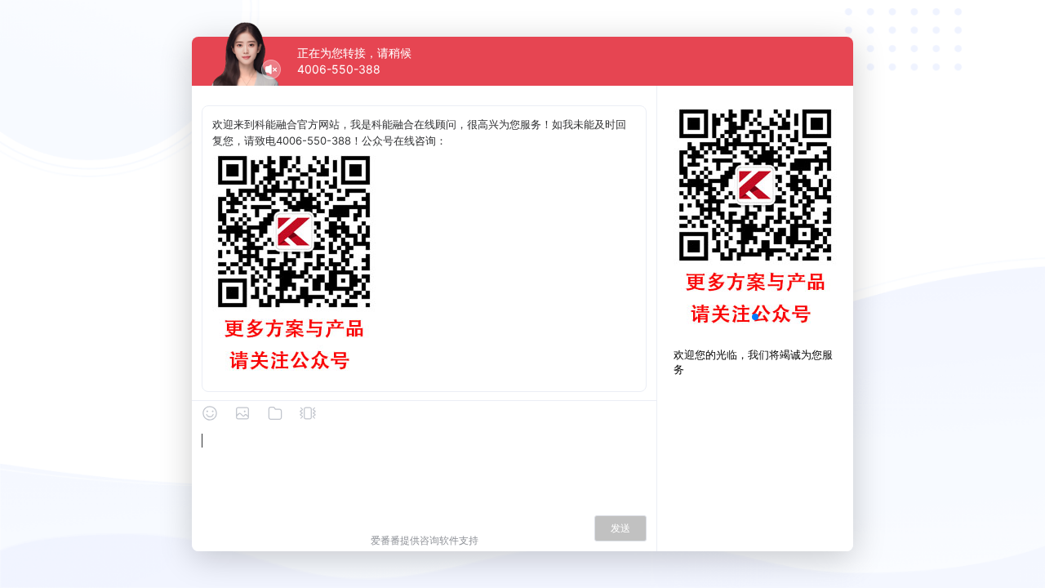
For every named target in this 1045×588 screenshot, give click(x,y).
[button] (755, 317)
